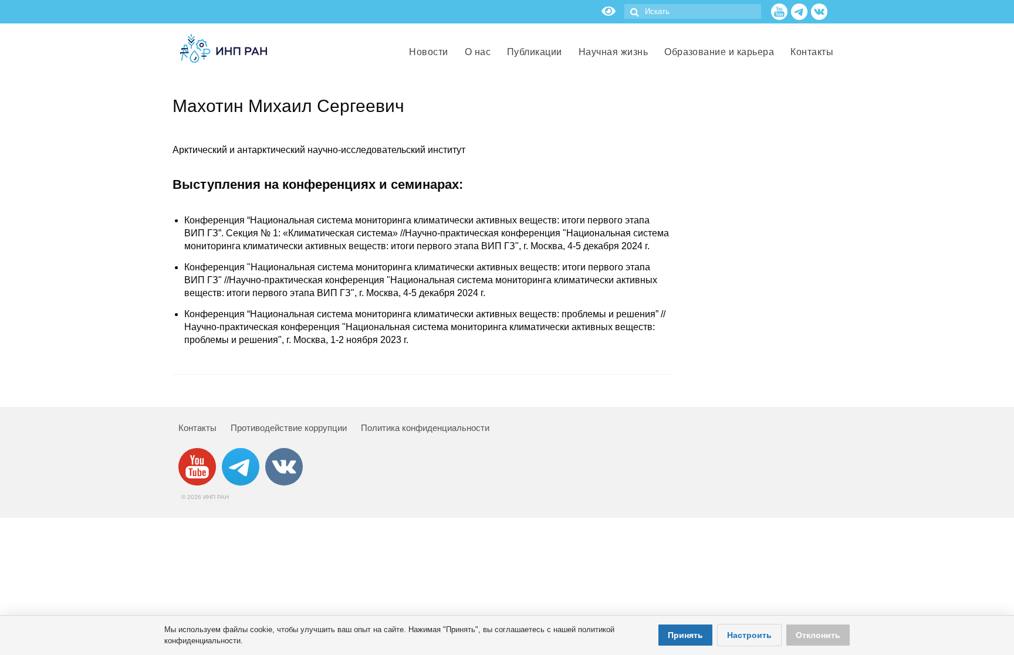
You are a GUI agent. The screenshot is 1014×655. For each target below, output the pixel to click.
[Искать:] (692, 11)
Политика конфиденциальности (425, 428)
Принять (685, 635)
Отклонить (818, 635)
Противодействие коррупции (289, 428)
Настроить (749, 635)
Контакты (197, 428)
